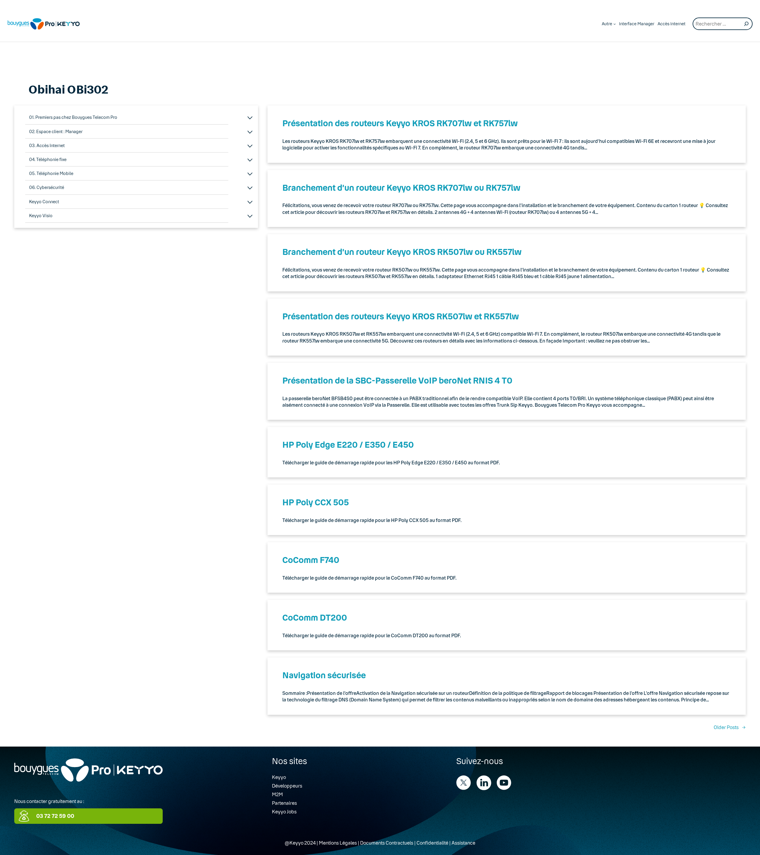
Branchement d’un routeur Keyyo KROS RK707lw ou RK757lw (401, 187)
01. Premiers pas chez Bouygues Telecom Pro (73, 117)
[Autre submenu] (614, 24)
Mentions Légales (338, 842)
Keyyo (279, 777)
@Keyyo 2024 (300, 842)
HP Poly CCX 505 (315, 502)
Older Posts (730, 727)
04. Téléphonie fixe (47, 159)
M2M (277, 794)
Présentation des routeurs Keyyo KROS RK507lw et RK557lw (400, 316)
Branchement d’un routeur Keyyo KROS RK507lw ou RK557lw (402, 252)
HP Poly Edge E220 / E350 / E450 (348, 444)
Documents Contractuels (386, 842)
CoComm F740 (310, 560)
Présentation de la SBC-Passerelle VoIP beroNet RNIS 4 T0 (397, 380)
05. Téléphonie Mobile (51, 173)
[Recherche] (746, 23)
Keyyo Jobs (284, 811)
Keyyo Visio (41, 215)
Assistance (463, 842)
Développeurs (287, 785)
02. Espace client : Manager (56, 131)
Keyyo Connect (44, 201)
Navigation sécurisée (324, 675)
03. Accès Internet (47, 145)
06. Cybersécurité (46, 187)
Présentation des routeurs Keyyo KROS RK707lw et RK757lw (400, 123)
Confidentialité (432, 842)
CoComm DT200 (314, 617)
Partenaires (284, 803)
